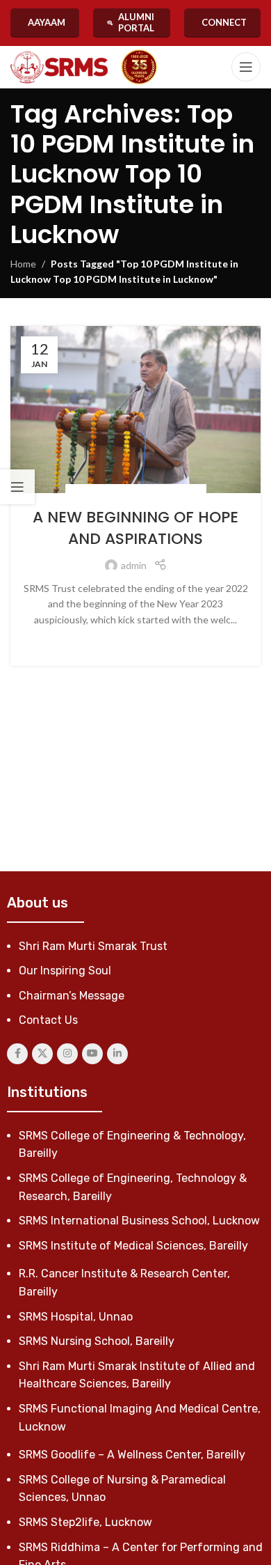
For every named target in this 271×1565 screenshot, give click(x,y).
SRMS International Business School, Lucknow (139, 1220)
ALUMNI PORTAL (136, 22)
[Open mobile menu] (246, 67)
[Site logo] (59, 67)
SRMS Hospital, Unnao (76, 1316)
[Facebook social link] (17, 1053)
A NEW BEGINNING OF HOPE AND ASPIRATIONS (135, 528)
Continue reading (136, 641)
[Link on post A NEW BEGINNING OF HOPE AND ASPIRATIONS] (135, 409)
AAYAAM (46, 22)
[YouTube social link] (92, 1053)
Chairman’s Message (71, 995)
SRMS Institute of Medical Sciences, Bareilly (133, 1245)
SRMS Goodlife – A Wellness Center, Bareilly (132, 1454)
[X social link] (42, 1053)
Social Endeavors (110, 491)
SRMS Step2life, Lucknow (85, 1522)
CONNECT (224, 22)
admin (134, 565)
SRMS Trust (175, 491)
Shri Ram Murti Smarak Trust (93, 946)
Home (23, 264)
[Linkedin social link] (117, 1053)
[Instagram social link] (67, 1053)
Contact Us (48, 1020)
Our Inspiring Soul (65, 970)
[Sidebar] (17, 486)
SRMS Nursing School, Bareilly (96, 1341)
